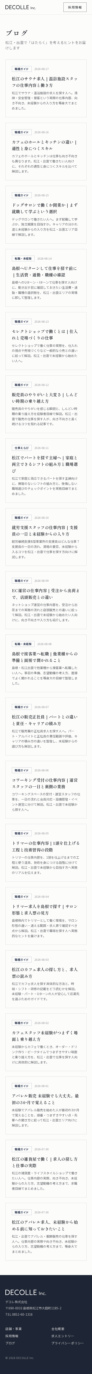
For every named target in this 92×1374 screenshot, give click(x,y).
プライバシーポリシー (67, 1343)
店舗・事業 (13, 1328)
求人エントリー (62, 1336)
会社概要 (58, 1328)
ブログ (10, 1343)
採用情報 (75, 7)
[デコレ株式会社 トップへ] (20, 7)
